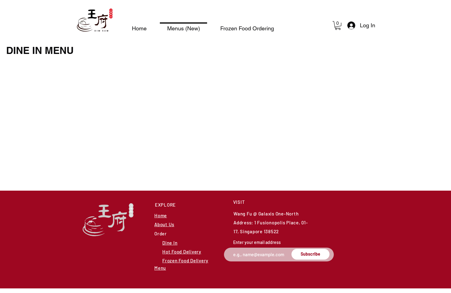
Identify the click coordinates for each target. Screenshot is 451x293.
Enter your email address (257, 242)
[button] (338, 25)
